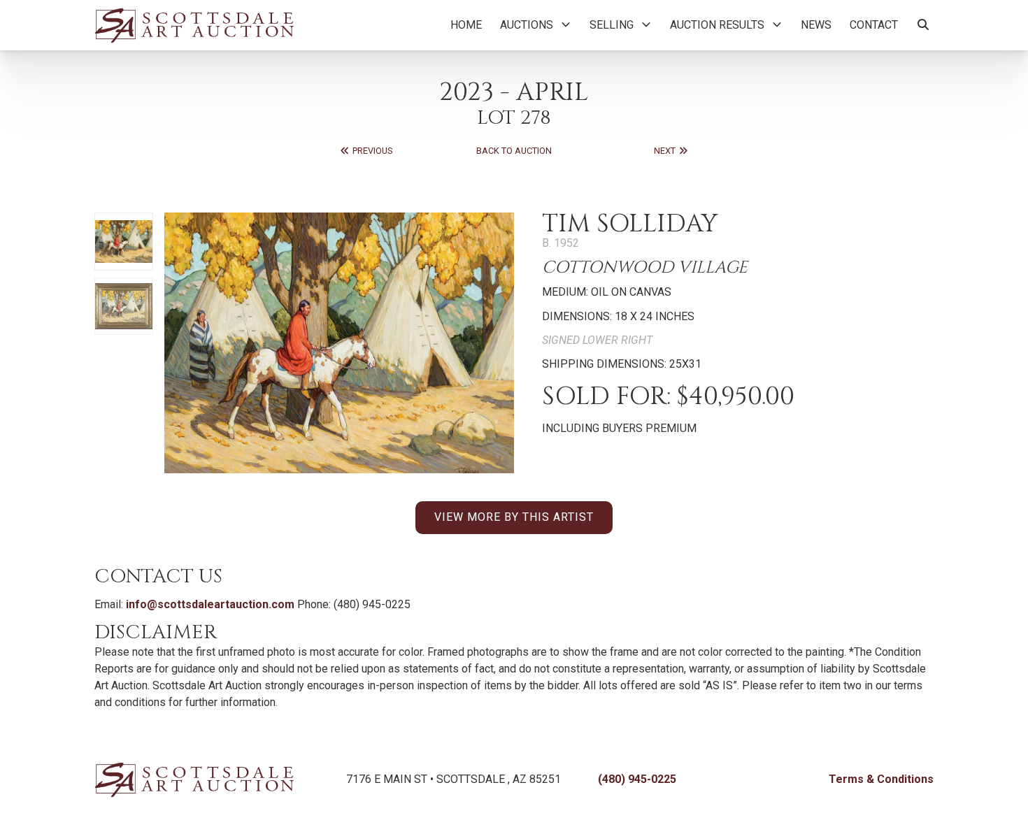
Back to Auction (514, 150)
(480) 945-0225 (637, 779)
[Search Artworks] (923, 25)
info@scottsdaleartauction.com (210, 604)
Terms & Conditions (881, 779)
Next (666, 150)
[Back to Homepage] (194, 25)
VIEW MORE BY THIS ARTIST (514, 517)
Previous (371, 150)
